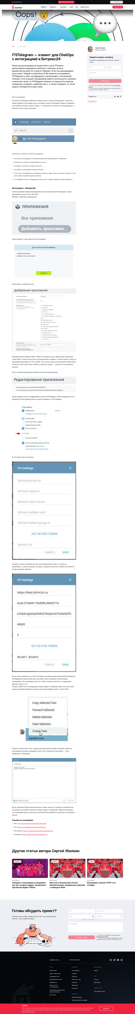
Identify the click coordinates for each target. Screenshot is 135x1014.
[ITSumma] (17, 7)
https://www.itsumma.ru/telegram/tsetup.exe (32, 827)
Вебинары (97, 982)
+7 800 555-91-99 (74, 960)
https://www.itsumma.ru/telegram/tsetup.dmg (32, 824)
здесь (32, 1012)
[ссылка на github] (114, 960)
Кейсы (71, 7)
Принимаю (106, 1008)
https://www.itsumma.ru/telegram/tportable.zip (38, 831)
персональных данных (102, 936)
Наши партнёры (77, 997)
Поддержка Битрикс (56, 979)
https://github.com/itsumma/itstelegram (34, 835)
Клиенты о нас (76, 979)
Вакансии (75, 985)
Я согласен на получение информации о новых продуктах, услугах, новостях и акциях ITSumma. (105, 89)
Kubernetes (53, 970)
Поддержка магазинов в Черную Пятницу (57, 991)
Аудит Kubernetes (55, 973)
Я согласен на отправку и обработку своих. (108, 936)
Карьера (74, 982)
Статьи (96, 979)
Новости (74, 976)
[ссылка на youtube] (118, 960)
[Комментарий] (95, 932)
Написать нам (118, 7)
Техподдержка (92, 101)
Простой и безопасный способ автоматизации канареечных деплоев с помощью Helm (67, 885)
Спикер (74, 973)
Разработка (17, 861)
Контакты (75, 988)
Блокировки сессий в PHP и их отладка (101, 884)
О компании (75, 970)
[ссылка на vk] (110, 960)
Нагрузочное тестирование (54, 986)
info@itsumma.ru (54, 960)
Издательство (85, 7)
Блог (77, 7)
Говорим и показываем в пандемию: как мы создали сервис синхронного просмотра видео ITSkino (29, 885)
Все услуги (53, 995)
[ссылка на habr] (121, 960)
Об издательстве (99, 991)
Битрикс (91, 861)
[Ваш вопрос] (105, 76)
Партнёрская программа (79, 1000)
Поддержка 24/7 (55, 976)
